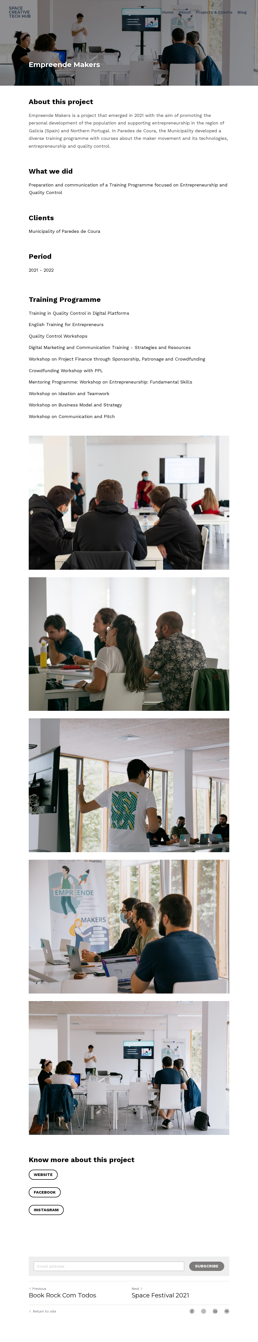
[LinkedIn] (215, 1311)
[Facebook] (192, 1311)
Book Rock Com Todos (62, 1295)
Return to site (44, 1311)
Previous (39, 1289)
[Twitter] (203, 1311)
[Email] (226, 1311)
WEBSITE (43, 1174)
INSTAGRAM (46, 1209)
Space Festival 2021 (160, 1295)
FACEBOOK (45, 1192)
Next (135, 1289)
